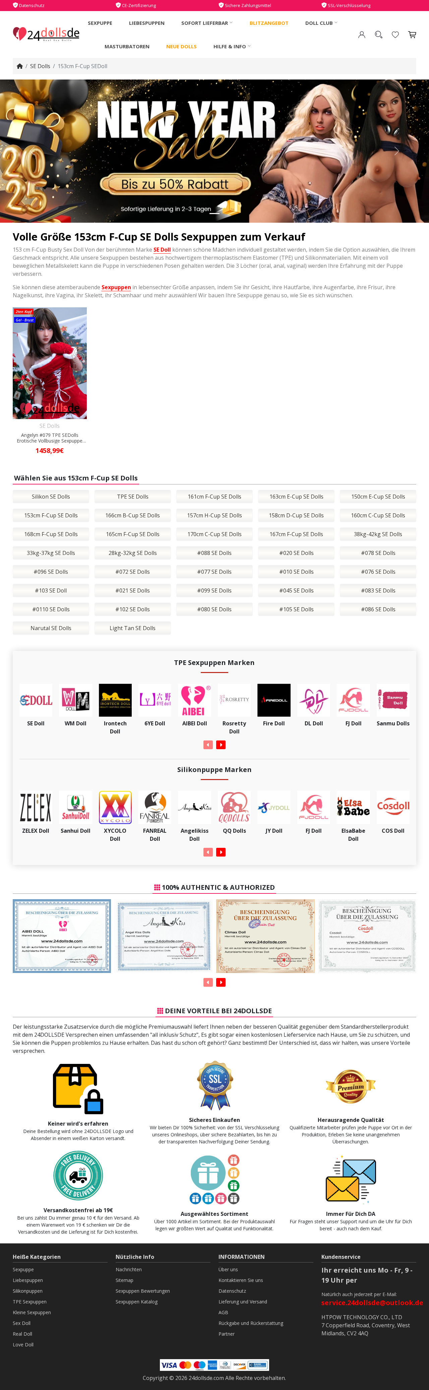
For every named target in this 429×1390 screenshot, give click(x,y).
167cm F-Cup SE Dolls (296, 534)
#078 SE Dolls (378, 553)
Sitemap (124, 1280)
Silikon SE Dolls (51, 496)
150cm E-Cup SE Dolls (378, 496)
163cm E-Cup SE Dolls (296, 496)
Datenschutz (232, 1291)
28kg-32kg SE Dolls (133, 553)
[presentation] (208, 744)
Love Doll (23, 1344)
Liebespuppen (147, 22)
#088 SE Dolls (214, 553)
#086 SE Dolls (378, 609)
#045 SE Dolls (296, 590)
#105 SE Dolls (296, 609)
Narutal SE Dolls (50, 628)
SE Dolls (40, 66)
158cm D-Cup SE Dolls (296, 515)
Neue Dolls (181, 46)
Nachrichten (129, 1269)
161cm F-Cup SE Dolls (214, 496)
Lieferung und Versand (243, 1301)
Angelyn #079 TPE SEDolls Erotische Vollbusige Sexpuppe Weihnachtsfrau (49, 438)
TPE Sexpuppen (30, 1301)
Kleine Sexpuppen (32, 1312)
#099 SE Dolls (214, 590)
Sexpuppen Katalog (137, 1301)
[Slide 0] (214, 213)
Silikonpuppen (28, 1291)
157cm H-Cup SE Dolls (214, 515)
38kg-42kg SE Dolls (378, 534)
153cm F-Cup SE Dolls (51, 515)
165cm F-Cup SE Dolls (133, 534)
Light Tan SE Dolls (133, 628)
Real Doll (22, 1334)
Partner (227, 1334)
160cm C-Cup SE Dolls (378, 515)
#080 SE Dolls (214, 609)
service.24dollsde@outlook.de (372, 1302)
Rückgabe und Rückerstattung (251, 1323)
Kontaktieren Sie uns (241, 1280)
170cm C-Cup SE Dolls (214, 534)
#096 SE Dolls (51, 571)
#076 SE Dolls (378, 571)
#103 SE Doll (51, 590)
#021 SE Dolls (132, 590)
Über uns (228, 1269)
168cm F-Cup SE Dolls (51, 534)
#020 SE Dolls (296, 553)
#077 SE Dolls (214, 571)
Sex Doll (21, 1323)
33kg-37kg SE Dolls (51, 553)
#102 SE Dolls (132, 609)
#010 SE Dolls (296, 571)
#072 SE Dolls (132, 571)
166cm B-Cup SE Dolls (132, 515)
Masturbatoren (127, 46)
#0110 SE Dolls (51, 609)
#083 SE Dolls (378, 590)
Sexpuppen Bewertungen (143, 1291)
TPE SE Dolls (132, 496)
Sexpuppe (100, 22)
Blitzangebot (269, 22)
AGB (223, 1312)
